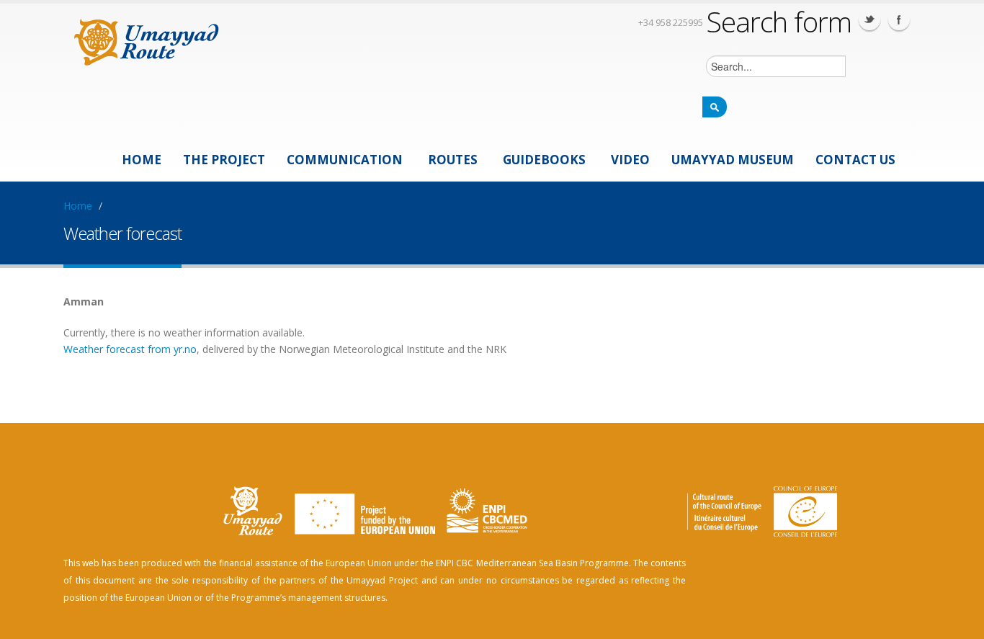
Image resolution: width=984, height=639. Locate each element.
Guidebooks (544, 159)
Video (630, 159)
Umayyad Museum (732, 159)
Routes (453, 159)
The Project (224, 159)
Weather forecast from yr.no (130, 349)
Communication (345, 159)
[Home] (147, 40)
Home (141, 159)
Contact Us (855, 159)
